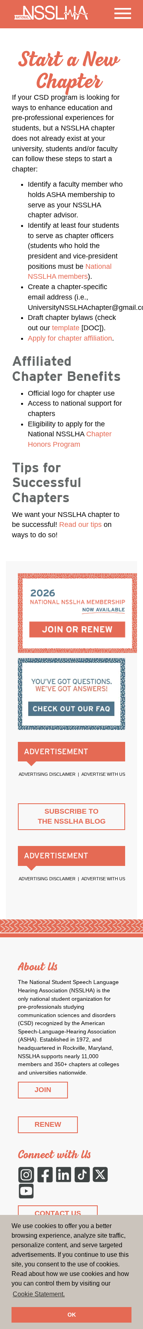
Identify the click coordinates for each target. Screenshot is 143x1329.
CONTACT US (58, 1213)
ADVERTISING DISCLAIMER (47, 774)
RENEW (48, 1124)
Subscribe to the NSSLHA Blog (72, 816)
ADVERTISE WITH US (103, 774)
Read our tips (80, 524)
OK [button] (72, 1314)
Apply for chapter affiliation (70, 338)
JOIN (43, 1090)
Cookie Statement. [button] (39, 1294)
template (65, 328)
